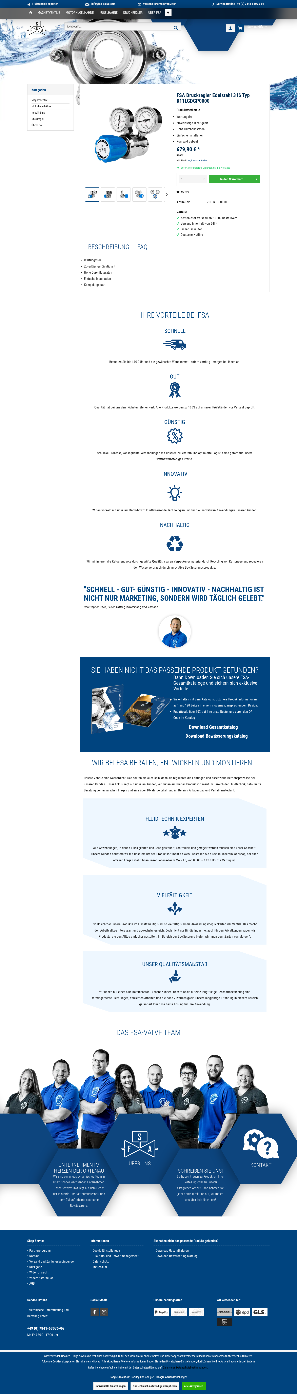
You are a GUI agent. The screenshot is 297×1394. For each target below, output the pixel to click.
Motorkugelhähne (41, 106)
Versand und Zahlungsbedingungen (52, 1261)
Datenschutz (101, 1261)
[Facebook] (95, 1312)
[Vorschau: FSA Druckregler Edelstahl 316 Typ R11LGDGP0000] (92, 194)
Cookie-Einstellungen (106, 1250)
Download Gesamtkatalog (213, 727)
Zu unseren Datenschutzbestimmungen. (185, 1367)
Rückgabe (35, 1267)
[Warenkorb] (240, 28)
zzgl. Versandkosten (197, 160)
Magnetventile (40, 100)
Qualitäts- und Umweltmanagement (116, 1256)
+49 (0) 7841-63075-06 (45, 1328)
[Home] (30, 12)
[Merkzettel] (168, 12)
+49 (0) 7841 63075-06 (249, 4)
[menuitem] (30, 12)
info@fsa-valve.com (103, 4)
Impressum (100, 1267)
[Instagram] (104, 1312)
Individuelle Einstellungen (111, 1386)
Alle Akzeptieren (193, 1386)
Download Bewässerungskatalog (216, 736)
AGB (32, 1283)
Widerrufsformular (41, 1278)
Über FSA (37, 125)
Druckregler (38, 119)
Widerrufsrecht (38, 1272)
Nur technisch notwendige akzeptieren (155, 1386)
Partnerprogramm (40, 1250)
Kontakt (34, 1256)
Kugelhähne (38, 112)
